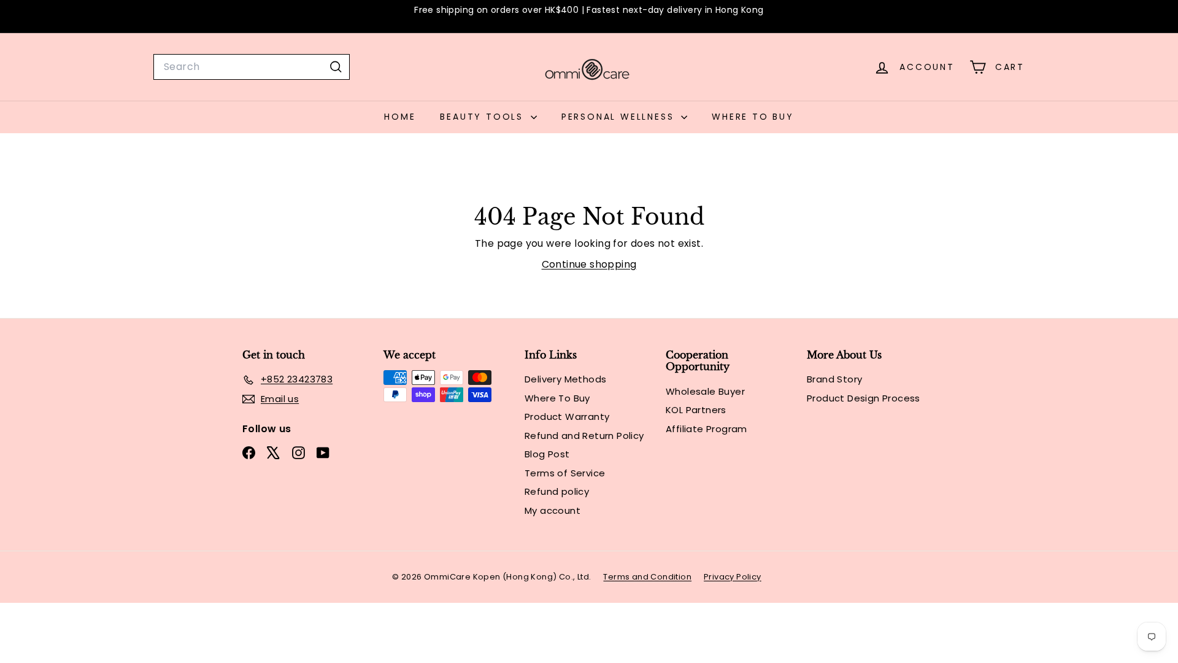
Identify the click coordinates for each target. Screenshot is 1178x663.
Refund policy (557, 491)
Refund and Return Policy (584, 435)
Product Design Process (863, 398)
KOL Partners (696, 409)
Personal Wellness (619, 116)
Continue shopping (589, 264)
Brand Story (834, 379)
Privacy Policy (732, 577)
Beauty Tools (483, 116)
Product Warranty (567, 416)
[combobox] (251, 67)
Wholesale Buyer (705, 391)
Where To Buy (753, 116)
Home (399, 116)
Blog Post (547, 454)
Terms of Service (565, 473)
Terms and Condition (647, 577)
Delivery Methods (565, 379)
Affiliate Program (706, 428)
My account (552, 510)
